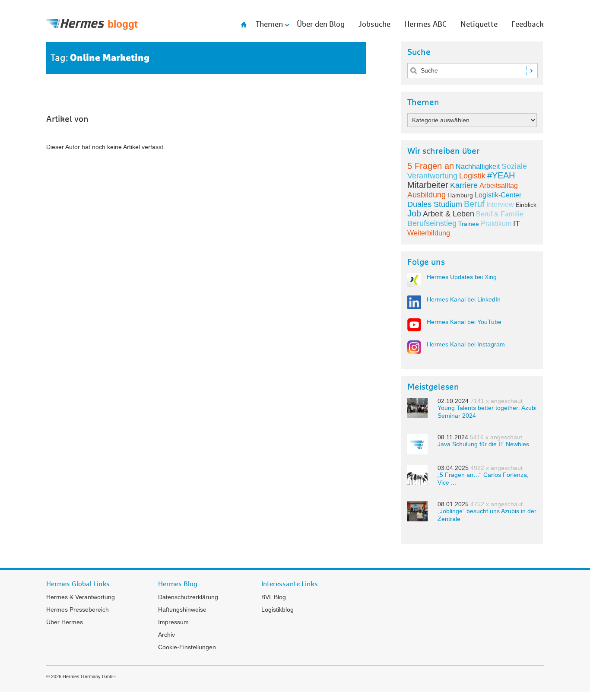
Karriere (464, 185)
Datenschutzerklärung (188, 597)
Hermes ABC (425, 25)
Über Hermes (64, 622)
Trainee (468, 223)
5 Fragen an (430, 166)
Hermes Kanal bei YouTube (464, 321)
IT (516, 223)
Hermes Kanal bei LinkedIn (464, 299)
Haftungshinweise (182, 609)
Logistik (472, 175)
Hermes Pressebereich (77, 609)
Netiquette (479, 25)
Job (414, 213)
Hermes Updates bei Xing (462, 276)
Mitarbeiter (427, 185)
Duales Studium (434, 204)
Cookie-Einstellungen (187, 647)
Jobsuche (374, 25)
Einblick (526, 204)
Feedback (527, 25)
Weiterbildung (428, 233)
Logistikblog (277, 609)
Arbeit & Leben (448, 214)
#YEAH (501, 175)
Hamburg (460, 195)
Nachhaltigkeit (478, 166)
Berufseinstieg (432, 223)
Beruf (474, 204)
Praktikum (496, 223)
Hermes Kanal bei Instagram (466, 344)
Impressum (173, 622)
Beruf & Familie (499, 214)
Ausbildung (426, 194)
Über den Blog (321, 25)
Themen (269, 25)
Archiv (166, 634)
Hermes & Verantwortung (80, 597)
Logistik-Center (498, 195)
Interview (500, 204)
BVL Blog (273, 597)
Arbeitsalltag (498, 185)
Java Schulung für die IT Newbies (483, 444)
